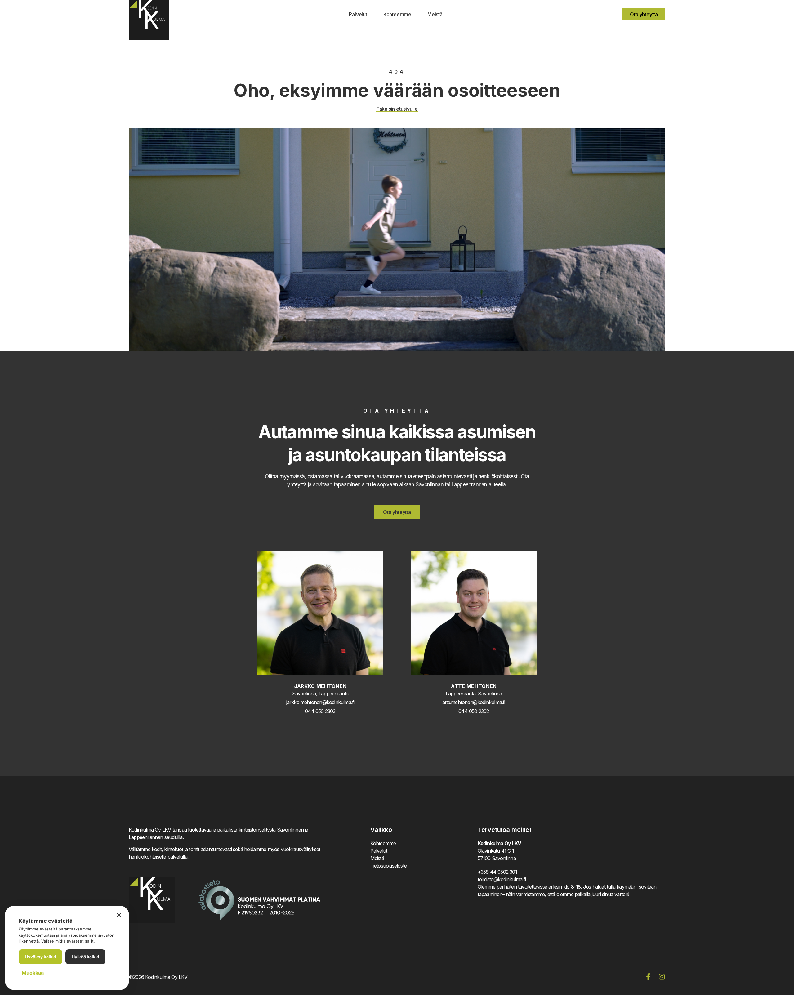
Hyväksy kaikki (40, 956)
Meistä (435, 14)
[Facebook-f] (648, 976)
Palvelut (358, 14)
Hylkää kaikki (85, 956)
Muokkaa (33, 973)
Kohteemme (397, 14)
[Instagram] (661, 976)
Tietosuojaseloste (388, 866)
